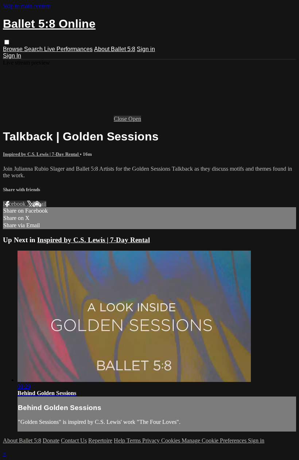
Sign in (146, 49)
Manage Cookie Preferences (215, 440)
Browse (13, 49)
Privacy (151, 440)
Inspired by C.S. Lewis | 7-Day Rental (41, 154)
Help (120, 440)
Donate (51, 440)
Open (134, 119)
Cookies (171, 440)
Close (121, 119)
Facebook (15, 204)
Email (39, 204)
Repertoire (100, 440)
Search (34, 49)
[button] (6, 42)
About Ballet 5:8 (114, 49)
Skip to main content (26, 6)
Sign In (12, 56)
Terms (134, 440)
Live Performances (68, 49)
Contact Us (74, 440)
